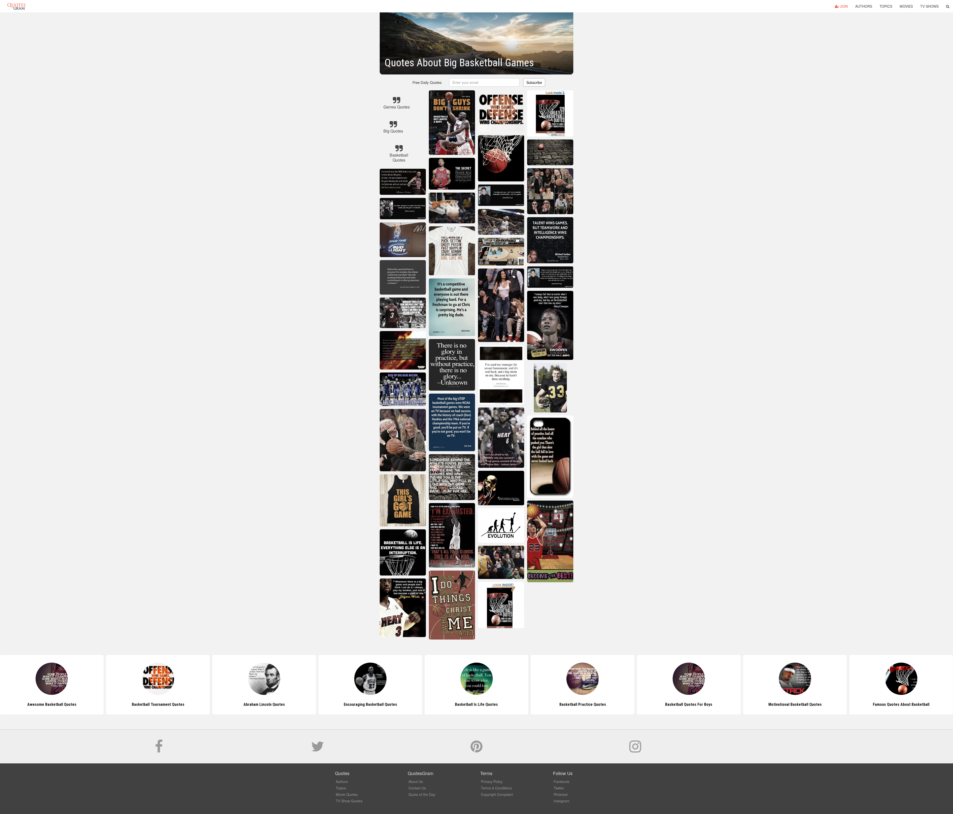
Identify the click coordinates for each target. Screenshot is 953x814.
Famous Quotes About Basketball (795, 704)
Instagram (562, 800)
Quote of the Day (421, 794)
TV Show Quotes (349, 800)
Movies (906, 6)
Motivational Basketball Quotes (688, 704)
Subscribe (534, 82)
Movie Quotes (347, 794)
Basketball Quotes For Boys (582, 704)
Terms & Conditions (496, 787)
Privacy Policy (492, 781)
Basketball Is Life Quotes (370, 704)
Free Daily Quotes (427, 82)
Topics (886, 6)
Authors (863, 6)
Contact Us (417, 787)
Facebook (561, 781)
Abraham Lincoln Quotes (158, 704)
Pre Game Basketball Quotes (901, 704)
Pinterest (561, 794)
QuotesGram (16, 6)
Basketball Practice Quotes (476, 704)
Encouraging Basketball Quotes (264, 704)
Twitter (559, 787)
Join (843, 6)
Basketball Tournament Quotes (52, 704)
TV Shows (929, 6)
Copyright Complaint (497, 794)
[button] (947, 6)
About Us (415, 781)
